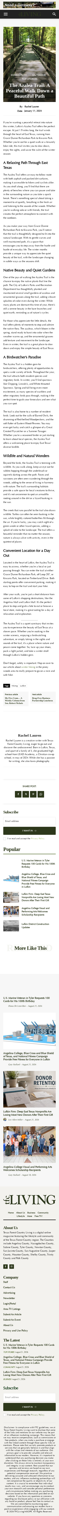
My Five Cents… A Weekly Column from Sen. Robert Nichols (15, 700)
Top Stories (29, 79)
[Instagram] (11, 1266)
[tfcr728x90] (29, 5)
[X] (25, 794)
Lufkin (23, 685)
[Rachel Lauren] (29, 722)
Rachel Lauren (32, 106)
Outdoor (39, 75)
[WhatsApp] (41, 794)
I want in (27, 830)
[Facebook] (18, 794)
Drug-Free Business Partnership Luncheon (42, 699)
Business (7, 1379)
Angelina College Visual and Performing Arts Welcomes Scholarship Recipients (35, 911)
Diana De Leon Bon (17, 1006)
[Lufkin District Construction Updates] (11, 925)
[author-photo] (5, 1006)
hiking (15, 685)
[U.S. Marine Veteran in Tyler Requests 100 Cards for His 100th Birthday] (11, 863)
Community (19, 75)
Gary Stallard (14, 1064)
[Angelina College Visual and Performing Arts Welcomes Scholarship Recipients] (11, 911)
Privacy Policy (37, 838)
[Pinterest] (33, 794)
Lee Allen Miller (15, 1119)
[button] (5, 14)
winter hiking (28, 667)
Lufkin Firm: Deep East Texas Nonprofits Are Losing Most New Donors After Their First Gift (38, 897)
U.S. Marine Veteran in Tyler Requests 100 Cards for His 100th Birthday (38, 863)
